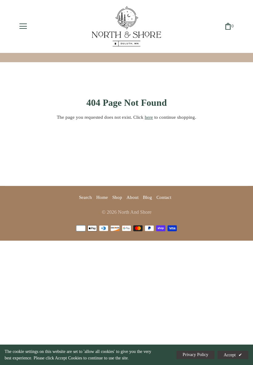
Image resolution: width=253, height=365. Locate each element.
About (132, 197)
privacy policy (195, 354)
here (149, 117)
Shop (117, 197)
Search (85, 197)
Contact (163, 197)
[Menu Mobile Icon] (23, 26)
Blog (147, 197)
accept (233, 355)
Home (102, 197)
